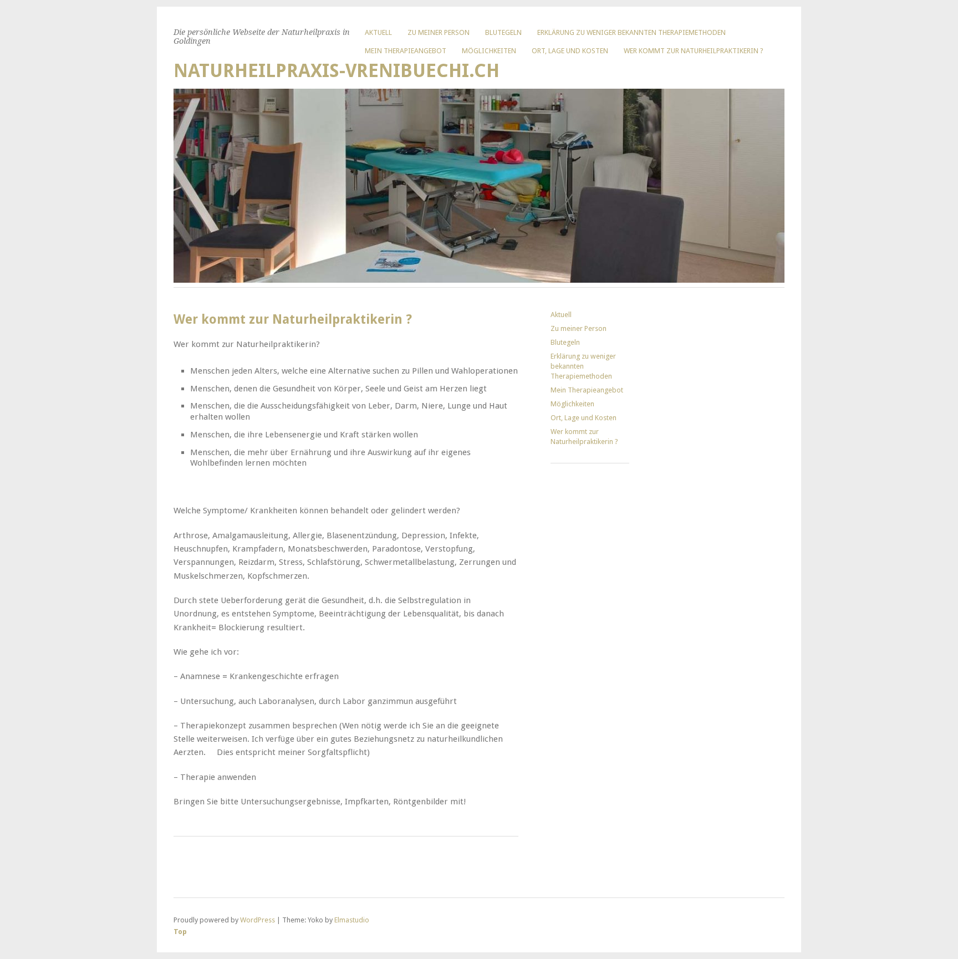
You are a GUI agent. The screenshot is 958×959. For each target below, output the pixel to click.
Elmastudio (351, 920)
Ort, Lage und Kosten (570, 51)
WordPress (257, 920)
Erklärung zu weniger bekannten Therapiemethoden (631, 32)
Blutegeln (503, 32)
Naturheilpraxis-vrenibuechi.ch (337, 70)
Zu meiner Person (438, 32)
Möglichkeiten (489, 51)
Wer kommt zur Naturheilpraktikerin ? (693, 51)
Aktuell (378, 32)
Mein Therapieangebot (405, 51)
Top (180, 931)
